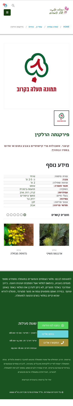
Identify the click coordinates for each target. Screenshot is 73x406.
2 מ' (33, 182)
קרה (33, 192)
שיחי (32, 176)
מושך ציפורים (27, 195)
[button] (13, 6)
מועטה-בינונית (27, 189)
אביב (32, 205)
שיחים (54, 250)
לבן (33, 202)
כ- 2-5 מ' (30, 179)
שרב (22, 192)
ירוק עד (31, 198)
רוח (27, 192)
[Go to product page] (54, 235)
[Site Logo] (59, 10)
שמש (32, 185)
